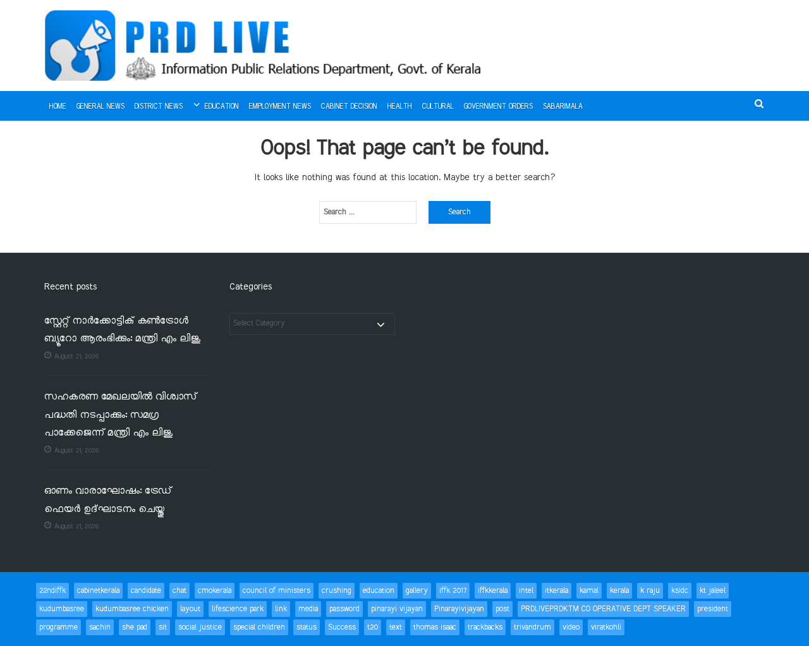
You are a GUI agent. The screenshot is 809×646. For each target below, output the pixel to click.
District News (159, 106)
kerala (619, 590)
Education (222, 106)
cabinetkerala (98, 590)
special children (259, 627)
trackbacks (485, 627)
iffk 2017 (452, 590)
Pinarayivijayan (459, 609)
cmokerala (214, 590)
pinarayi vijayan (397, 609)
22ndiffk (52, 590)
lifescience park (238, 609)
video (571, 627)
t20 (372, 627)
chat (179, 590)
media (308, 609)
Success (342, 627)
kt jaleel (713, 590)
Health (399, 106)
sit (163, 627)
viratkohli (606, 627)
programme (58, 627)
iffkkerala (493, 590)
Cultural (438, 106)
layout (190, 609)
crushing (336, 590)
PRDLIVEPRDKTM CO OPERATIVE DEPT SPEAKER (603, 609)
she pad (134, 627)
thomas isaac (434, 627)
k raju (650, 590)
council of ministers (276, 590)
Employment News (280, 106)
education (378, 590)
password (344, 609)
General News (100, 106)
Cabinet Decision (349, 106)
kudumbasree (61, 609)
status (306, 627)
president (712, 609)
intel (526, 590)
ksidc (679, 590)
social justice (200, 627)
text (395, 627)
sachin (100, 627)
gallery (417, 590)
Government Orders (498, 106)
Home (57, 106)
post (502, 609)
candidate (146, 590)
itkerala (556, 590)
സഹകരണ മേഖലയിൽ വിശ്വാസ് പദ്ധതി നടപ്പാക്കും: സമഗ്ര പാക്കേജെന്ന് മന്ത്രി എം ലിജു (120, 415)
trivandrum (532, 627)
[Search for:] (368, 212)
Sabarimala (563, 106)
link (281, 609)
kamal (589, 590)
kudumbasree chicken (132, 609)
